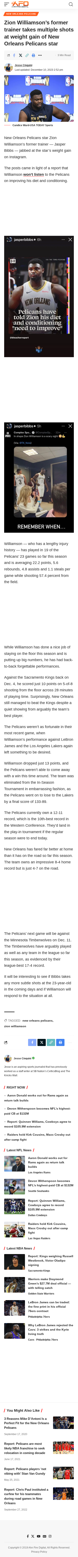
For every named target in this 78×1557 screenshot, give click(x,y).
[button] (7, 4)
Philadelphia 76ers (39, 1316)
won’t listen (33, 174)
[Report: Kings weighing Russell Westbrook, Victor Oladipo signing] (14, 1262)
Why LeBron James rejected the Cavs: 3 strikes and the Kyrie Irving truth (50, 1329)
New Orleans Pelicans (21, 14)
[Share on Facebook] (14, 55)
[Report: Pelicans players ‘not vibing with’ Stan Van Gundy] (63, 1473)
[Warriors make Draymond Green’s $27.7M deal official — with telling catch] (14, 1285)
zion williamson (15, 1026)
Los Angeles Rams (39, 1172)
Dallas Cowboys (37, 1215)
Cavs (31, 1339)
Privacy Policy (39, 1551)
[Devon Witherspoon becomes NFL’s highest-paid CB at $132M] (14, 1186)
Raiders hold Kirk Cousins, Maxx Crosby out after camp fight (48, 1228)
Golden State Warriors (41, 1293)
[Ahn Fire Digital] (20, 4)
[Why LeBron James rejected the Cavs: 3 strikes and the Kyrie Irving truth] (14, 1331)
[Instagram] (50, 1536)
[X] (32, 1536)
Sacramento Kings (39, 1270)
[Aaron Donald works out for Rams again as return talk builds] (14, 1164)
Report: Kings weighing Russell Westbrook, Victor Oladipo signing (50, 1260)
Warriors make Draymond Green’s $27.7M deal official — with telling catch (49, 1283)
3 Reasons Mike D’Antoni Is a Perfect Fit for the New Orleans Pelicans (26, 1423)
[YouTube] (38, 1536)
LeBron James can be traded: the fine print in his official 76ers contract (49, 1307)
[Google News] (44, 1536)
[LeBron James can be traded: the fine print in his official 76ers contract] (14, 1308)
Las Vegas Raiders (39, 1238)
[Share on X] (21, 55)
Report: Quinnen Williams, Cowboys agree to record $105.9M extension (46, 1205)
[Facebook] (28, 1536)
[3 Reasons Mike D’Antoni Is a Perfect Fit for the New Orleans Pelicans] (63, 1422)
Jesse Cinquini (23, 65)
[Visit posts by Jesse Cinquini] (8, 67)
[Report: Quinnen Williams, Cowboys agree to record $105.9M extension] (14, 1206)
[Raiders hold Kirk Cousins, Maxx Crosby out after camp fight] (14, 1229)
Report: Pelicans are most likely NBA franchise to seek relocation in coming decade (24, 1448)
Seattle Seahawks (38, 1191)
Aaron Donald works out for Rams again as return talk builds (47, 1162)
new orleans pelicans (37, 1020)
